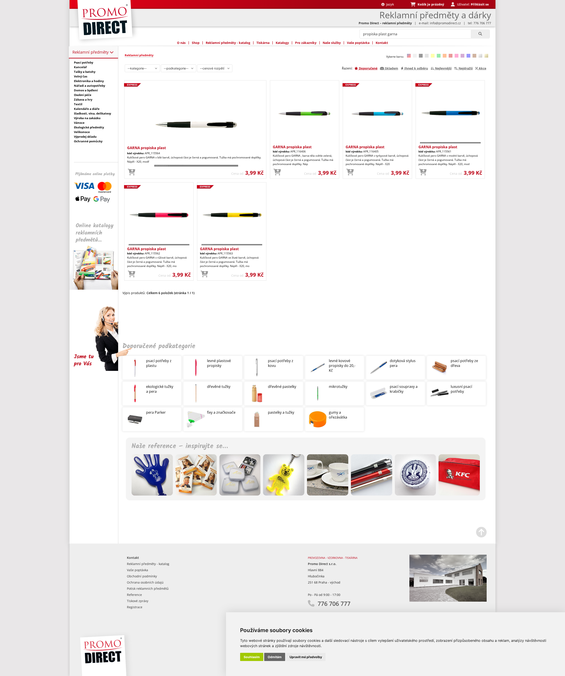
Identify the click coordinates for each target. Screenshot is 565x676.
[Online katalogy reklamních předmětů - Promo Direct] (97, 288)
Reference (134, 595)
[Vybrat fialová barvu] (462, 55)
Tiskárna (262, 43)
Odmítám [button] (275, 657)
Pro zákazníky (305, 43)
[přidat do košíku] (131, 172)
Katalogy (282, 43)
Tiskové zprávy (137, 601)
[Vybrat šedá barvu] (426, 55)
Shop (196, 43)
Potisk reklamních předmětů (148, 588)
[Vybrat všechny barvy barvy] (408, 55)
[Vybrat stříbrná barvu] (480, 55)
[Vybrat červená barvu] (450, 55)
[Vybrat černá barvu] (420, 55)
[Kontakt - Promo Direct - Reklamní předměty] (448, 600)
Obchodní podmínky (142, 576)
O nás (181, 43)
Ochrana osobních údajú (145, 582)
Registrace (134, 607)
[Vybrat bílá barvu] (414, 55)
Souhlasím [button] (252, 657)
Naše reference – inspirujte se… (180, 446)
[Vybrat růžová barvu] (456, 55)
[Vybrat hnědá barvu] (474, 55)
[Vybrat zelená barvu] (438, 55)
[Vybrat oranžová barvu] (444, 55)
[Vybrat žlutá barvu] (432, 55)
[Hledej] (480, 34)
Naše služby (332, 43)
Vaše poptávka (358, 43)
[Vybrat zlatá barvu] (486, 55)
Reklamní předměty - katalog (228, 43)
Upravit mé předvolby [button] (306, 657)
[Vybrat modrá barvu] (468, 55)
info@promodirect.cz (445, 23)
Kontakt (382, 43)
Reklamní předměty (91, 52)
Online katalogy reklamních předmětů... (94, 232)
